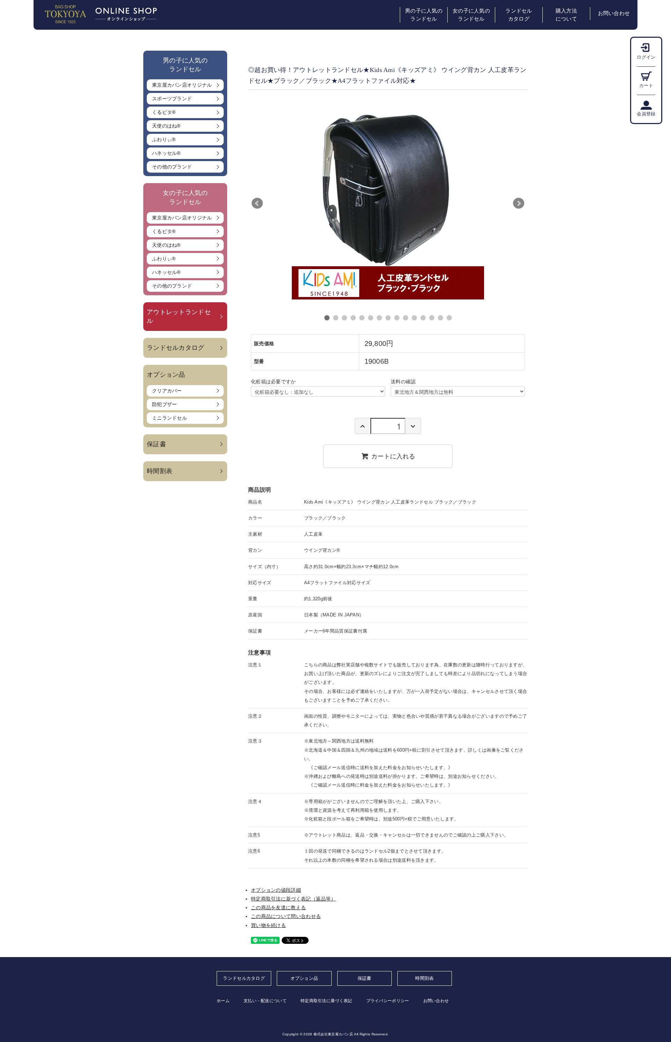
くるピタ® (164, 112)
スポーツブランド (172, 98)
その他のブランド (172, 166)
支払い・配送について (265, 1000)
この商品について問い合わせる (286, 916)
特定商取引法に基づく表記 (326, 1000)
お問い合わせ (614, 13)
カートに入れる (393, 456)
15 (449, 317)
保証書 (156, 444)
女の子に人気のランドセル (471, 15)
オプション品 (304, 978)
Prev (257, 203)
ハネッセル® (166, 153)
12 (423, 317)
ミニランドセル (169, 418)
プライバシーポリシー (387, 1000)
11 (414, 317)
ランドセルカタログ (518, 15)
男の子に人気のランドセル (423, 15)
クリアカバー (167, 390)
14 (440, 317)
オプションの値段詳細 (276, 890)
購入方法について (566, 15)
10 (405, 317)
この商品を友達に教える (278, 907)
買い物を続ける (268, 925)
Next (518, 203)
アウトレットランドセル (179, 316)
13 (431, 317)
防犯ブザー (164, 404)
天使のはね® (166, 126)
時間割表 (159, 471)
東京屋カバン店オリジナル (182, 85)
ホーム (223, 1000)
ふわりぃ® (164, 139)
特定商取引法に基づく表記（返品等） (293, 899)
